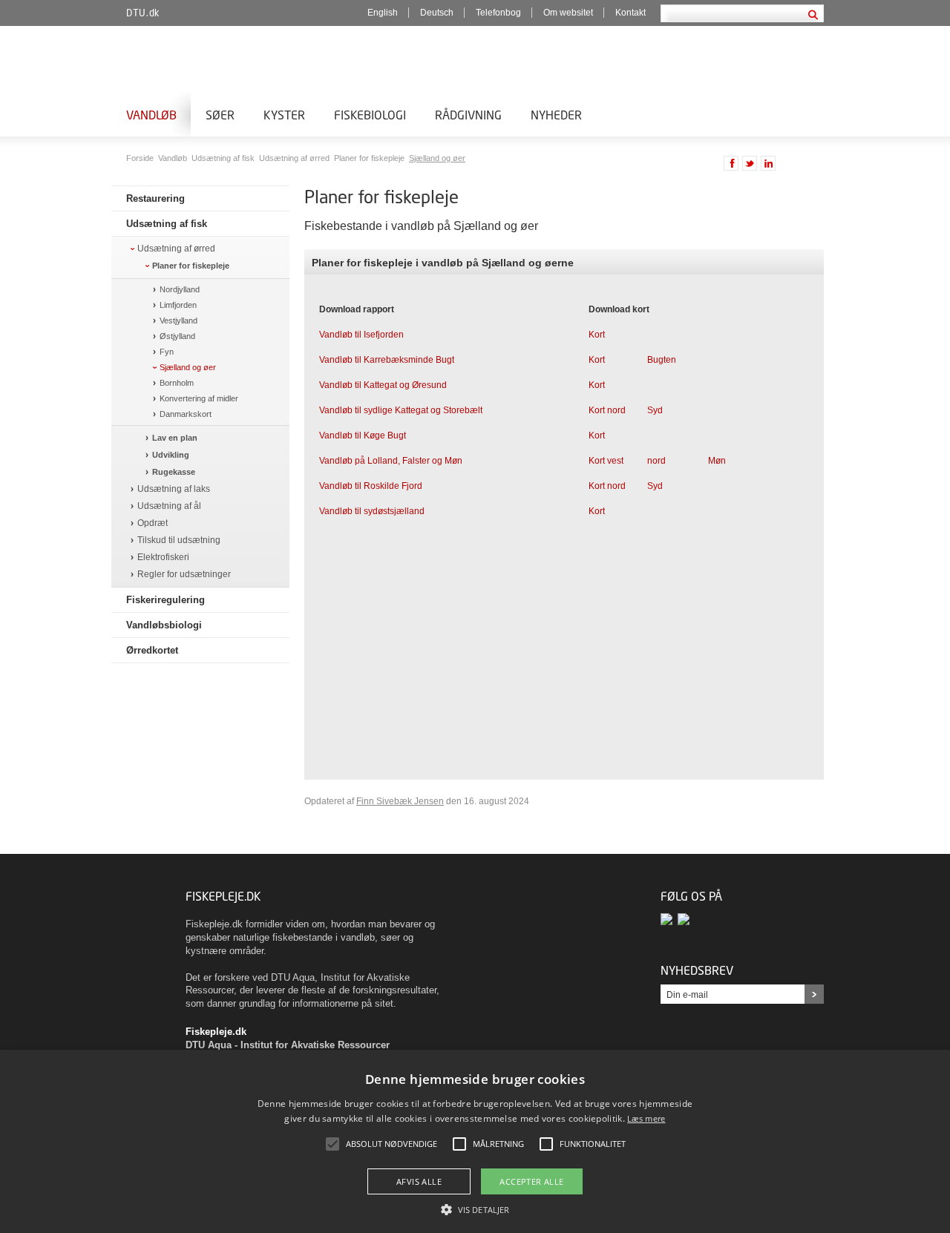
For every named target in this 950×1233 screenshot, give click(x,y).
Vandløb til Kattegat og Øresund (383, 385)
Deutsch (436, 12)
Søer (220, 115)
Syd (655, 410)
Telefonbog (498, 12)
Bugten (661, 360)
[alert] (475, 1141)
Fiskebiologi (370, 115)
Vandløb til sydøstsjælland (372, 511)
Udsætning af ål (169, 506)
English (382, 12)
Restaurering (155, 198)
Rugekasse (173, 471)
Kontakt (630, 12)
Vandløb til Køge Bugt (362, 435)
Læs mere (646, 1118)
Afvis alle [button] (419, 1181)
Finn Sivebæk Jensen (400, 801)
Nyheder (556, 115)
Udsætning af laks (173, 489)
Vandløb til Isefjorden (361, 334)
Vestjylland (178, 320)
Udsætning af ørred (295, 158)
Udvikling (170, 454)
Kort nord (607, 410)
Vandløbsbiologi (164, 625)
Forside (141, 158)
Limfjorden (178, 304)
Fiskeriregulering (165, 599)
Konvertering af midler (199, 398)
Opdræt (152, 523)
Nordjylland (180, 289)
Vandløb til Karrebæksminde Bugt (386, 360)
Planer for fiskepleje (370, 158)
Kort (597, 334)
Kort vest (606, 461)
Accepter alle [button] (531, 1181)
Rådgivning (468, 115)
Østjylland (177, 336)
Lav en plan (174, 437)
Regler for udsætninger (184, 574)
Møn (717, 461)
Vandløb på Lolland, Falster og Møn (390, 461)
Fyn (167, 351)
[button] (475, 1208)
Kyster (284, 115)
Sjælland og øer (437, 158)
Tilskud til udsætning (178, 540)
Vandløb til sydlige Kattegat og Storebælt (400, 410)
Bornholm (177, 382)
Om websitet (568, 12)
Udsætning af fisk (224, 158)
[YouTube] (685, 919)
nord (656, 461)
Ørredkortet (152, 650)
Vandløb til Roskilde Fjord (370, 486)
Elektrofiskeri (163, 557)
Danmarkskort (186, 414)
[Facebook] (669, 919)
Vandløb (151, 115)
